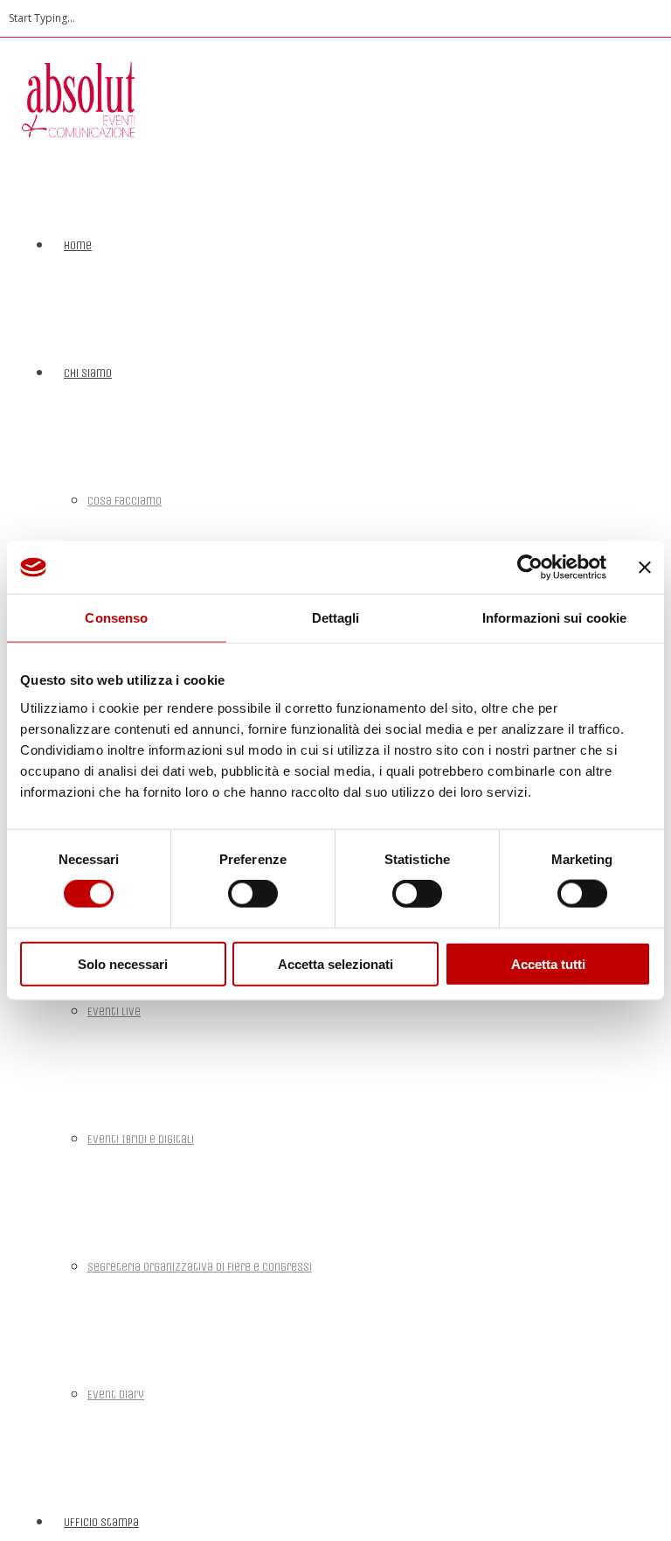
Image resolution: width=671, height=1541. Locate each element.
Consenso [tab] (116, 617)
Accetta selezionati (335, 963)
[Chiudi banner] (645, 567)
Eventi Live (114, 1011)
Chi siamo (88, 373)
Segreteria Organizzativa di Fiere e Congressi (199, 1266)
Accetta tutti (548, 963)
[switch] (253, 894)
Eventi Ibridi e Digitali (140, 1139)
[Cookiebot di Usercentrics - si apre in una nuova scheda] (529, 567)
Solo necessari (123, 963)
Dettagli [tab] (336, 617)
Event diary (115, 1394)
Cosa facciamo (124, 500)
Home (78, 245)
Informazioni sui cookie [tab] (554, 617)
